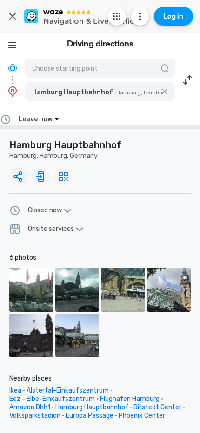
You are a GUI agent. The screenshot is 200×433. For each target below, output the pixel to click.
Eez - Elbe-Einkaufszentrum (52, 399)
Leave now (35, 119)
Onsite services (51, 229)
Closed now (45, 210)
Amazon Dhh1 (29, 407)
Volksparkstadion (34, 416)
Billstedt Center (157, 407)
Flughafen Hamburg (130, 399)
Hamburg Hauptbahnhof (91, 407)
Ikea (15, 390)
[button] (100, 91)
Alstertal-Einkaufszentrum (68, 390)
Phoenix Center (142, 416)
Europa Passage (89, 416)
